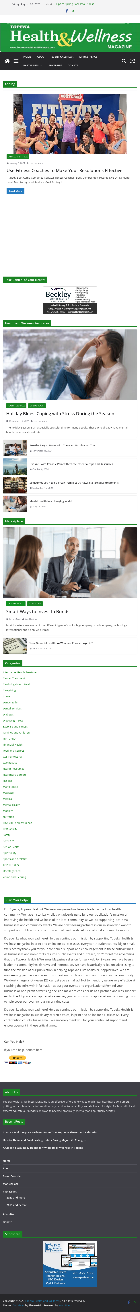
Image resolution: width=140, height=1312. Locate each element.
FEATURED (9, 738)
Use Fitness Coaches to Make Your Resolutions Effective (64, 170)
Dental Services (12, 708)
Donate (73, 65)
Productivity (10, 829)
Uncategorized (12, 871)
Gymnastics (10, 762)
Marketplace (88, 56)
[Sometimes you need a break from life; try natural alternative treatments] (15, 485)
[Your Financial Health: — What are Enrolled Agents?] (15, 646)
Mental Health (37, 405)
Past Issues (31, 65)
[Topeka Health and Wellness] (7, 61)
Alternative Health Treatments (21, 672)
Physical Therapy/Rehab (17, 823)
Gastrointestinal (12, 756)
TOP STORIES (11, 865)
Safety (6, 835)
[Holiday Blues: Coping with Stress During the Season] (70, 364)
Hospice (8, 780)
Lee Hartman (36, 163)
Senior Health (11, 847)
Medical (8, 798)
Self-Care (8, 841)
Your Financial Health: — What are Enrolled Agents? (61, 643)
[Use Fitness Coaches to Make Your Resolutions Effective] (70, 124)
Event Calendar (62, 56)
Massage (8, 792)
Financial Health (16, 603)
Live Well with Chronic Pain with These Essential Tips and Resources (71, 464)
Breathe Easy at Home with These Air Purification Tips (62, 445)
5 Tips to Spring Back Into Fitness (74, 4)
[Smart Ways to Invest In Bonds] (70, 562)
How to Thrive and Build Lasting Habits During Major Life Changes (44, 1140)
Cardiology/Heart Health (17, 684)
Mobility (8, 811)
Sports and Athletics (15, 859)
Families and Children (16, 732)
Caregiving (9, 690)
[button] (41, 65)
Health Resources (16, 405)
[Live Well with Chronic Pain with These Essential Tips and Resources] (15, 466)
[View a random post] (132, 61)
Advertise (55, 65)
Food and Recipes (13, 750)
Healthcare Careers (14, 774)
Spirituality (9, 853)
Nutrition (8, 817)
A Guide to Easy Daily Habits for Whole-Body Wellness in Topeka (43, 1147)
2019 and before (17, 1205)
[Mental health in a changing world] (15, 504)
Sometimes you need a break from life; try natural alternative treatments (74, 482)
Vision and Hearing (14, 877)
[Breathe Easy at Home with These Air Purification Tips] (15, 448)
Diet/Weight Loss (13, 720)
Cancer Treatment (14, 678)
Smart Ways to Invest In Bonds (37, 611)
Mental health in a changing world (51, 501)
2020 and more (16, 1197)
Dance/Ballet (10, 702)
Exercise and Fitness (18, 156)
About (41, 56)
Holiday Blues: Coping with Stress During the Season (60, 413)
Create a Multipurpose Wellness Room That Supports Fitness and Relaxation (50, 1132)
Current (7, 696)
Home (27, 56)
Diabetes (8, 714)
